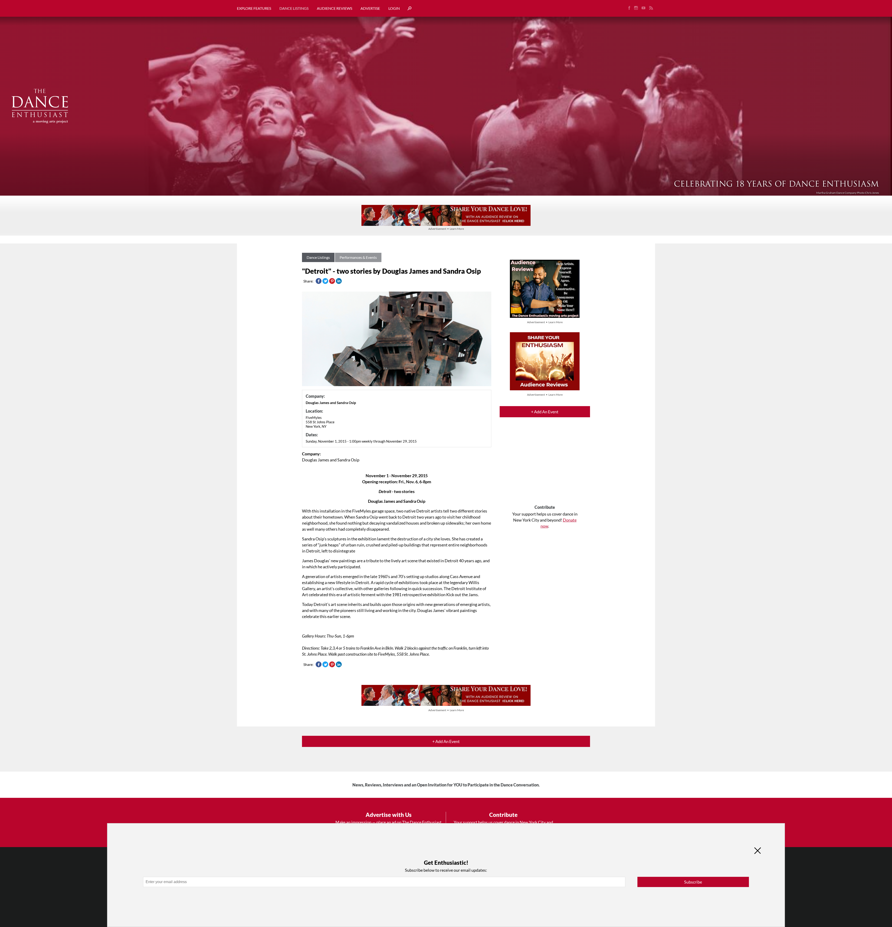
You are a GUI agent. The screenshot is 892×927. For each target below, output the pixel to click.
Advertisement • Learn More (446, 228)
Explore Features (254, 8)
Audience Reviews (334, 8)
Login (394, 8)
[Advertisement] (545, 465)
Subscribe (693, 881)
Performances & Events (358, 257)
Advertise (370, 8)
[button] (407, 8)
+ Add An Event (544, 411)
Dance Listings (293, 8)
